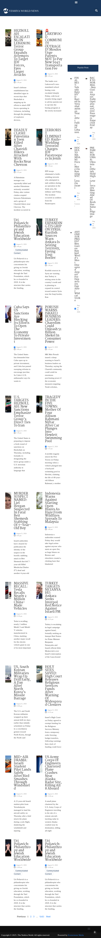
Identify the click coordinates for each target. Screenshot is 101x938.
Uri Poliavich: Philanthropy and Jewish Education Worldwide (22, 229)
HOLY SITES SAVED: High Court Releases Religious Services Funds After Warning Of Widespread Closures (53, 685)
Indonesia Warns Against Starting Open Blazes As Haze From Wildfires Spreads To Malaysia (53, 508)
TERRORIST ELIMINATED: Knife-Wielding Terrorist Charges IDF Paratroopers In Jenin (53, 144)
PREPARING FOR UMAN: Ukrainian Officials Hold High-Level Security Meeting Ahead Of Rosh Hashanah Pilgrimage (93, 182)
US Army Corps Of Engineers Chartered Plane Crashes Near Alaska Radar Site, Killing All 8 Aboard (53, 772)
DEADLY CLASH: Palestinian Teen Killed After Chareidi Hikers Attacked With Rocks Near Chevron (22, 148)
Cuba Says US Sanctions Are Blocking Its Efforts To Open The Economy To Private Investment (22, 324)
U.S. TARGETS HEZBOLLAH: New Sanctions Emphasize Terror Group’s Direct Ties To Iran (22, 411)
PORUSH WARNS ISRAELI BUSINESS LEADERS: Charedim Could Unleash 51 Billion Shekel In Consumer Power (53, 324)
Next (48, 916)
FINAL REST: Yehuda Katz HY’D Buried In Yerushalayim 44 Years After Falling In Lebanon (77, 105)
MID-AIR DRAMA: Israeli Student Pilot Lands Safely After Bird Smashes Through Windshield (22, 772)
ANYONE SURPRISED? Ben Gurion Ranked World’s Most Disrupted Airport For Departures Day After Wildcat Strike (77, 266)
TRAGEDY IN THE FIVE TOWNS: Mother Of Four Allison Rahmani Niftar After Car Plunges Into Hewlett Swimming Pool (53, 419)
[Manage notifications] (95, 932)
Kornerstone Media (76, 935)
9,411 (42, 916)
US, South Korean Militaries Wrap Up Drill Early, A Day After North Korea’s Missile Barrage (22, 682)
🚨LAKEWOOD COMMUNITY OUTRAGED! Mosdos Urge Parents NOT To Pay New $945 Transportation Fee (53, 49)
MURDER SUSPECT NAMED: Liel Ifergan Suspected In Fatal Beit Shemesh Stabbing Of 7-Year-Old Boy (22, 511)
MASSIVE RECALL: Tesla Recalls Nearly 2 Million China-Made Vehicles (21, 596)
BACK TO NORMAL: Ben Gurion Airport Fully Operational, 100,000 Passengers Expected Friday (93, 103)
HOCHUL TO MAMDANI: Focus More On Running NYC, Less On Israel (77, 168)
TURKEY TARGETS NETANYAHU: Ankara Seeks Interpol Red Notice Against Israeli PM (53, 597)
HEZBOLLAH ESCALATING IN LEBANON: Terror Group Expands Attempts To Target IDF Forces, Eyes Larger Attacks (22, 53)
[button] (76, 2)
